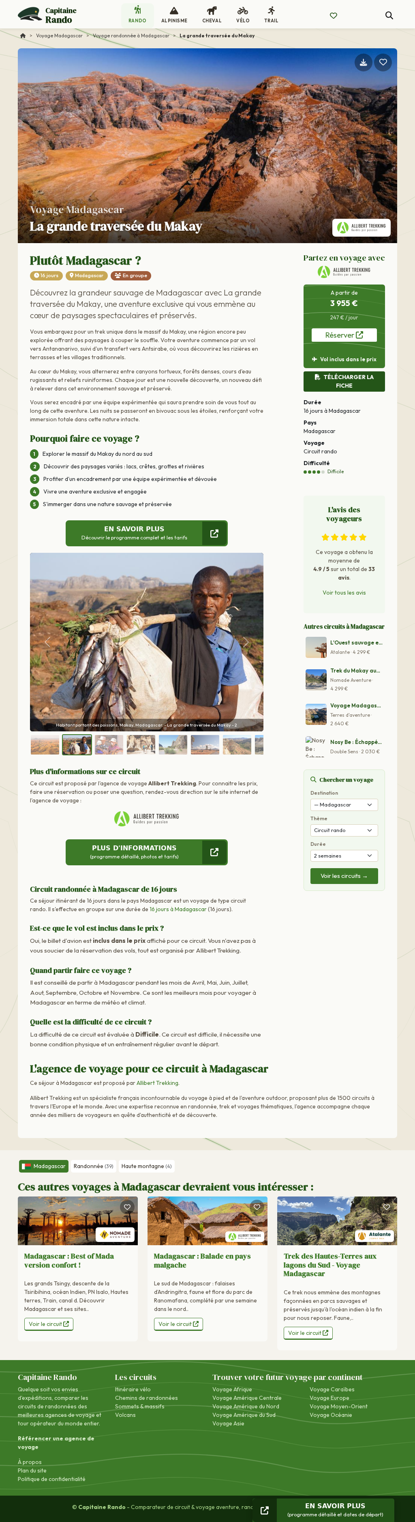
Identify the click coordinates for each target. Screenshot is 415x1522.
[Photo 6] (205, 744)
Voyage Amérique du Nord (245, 1406)
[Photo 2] (77, 744)
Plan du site (32, 1470)
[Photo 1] (45, 744)
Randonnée (93, 1166)
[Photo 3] (109, 744)
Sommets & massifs (140, 1406)
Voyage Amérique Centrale (247, 1397)
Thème (318, 818)
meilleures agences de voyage (56, 1415)
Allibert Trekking (157, 1083)
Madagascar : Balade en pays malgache (202, 1260)
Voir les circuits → (344, 876)
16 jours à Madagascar (178, 909)
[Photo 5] (173, 744)
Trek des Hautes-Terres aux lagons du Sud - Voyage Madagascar (330, 1264)
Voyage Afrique (232, 1389)
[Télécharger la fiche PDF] (363, 62)
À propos (30, 1462)
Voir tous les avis (344, 592)
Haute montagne (147, 1166)
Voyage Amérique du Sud (244, 1415)
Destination (324, 793)
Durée (318, 844)
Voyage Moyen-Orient (339, 1406)
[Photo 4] (141, 744)
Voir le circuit (46, 1324)
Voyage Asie (228, 1423)
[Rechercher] (389, 15)
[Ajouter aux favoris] (383, 62)
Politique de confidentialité (52, 1479)
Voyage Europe (329, 1397)
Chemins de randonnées (146, 1397)
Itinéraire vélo (133, 1389)
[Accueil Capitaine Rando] (23, 35)
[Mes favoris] (333, 16)
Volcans (125, 1415)
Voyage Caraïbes (332, 1389)
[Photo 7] (237, 744)
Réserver (340, 335)
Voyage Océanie (331, 1415)
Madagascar (89, 275)
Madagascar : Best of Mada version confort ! (69, 1260)
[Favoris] (127, 1207)
